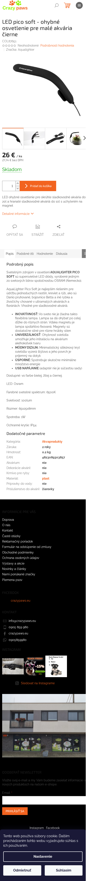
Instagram (37, 828)
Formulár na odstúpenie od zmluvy (26, 547)
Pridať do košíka (41, 186)
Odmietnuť (22, 870)
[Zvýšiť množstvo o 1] (17, 183)
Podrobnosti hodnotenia (57, 45)
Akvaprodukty (52, 441)
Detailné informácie (16, 214)
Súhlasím (63, 870)
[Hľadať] (56, 5)
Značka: (20, 49)
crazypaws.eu (20, 600)
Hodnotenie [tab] (45, 253)
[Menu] (79, 5)
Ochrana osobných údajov (20, 558)
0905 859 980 (18, 627)
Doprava (8, 519)
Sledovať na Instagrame (38, 683)
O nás (6, 525)
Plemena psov (12, 580)
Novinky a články (14, 569)
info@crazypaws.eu (22, 621)
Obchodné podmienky (18, 552)
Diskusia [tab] (61, 253)
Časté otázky (11, 536)
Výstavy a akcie (13, 563)
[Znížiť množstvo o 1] (17, 188)
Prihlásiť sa (15, 811)
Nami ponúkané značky (18, 574)
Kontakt (7, 530)
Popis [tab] (10, 253)
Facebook (53, 828)
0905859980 (18, 640)
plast (45, 478)
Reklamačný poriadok (17, 541)
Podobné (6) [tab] (25, 253)
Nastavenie (42, 856)
